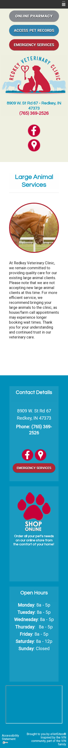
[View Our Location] (40, 455)
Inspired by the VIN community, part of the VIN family (48, 741)
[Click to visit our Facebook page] (34, 130)
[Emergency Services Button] (34, 44)
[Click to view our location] (34, 145)
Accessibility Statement (10, 737)
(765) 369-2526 (34, 113)
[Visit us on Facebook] (27, 455)
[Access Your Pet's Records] (34, 30)
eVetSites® (58, 734)
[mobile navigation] (62, 4)
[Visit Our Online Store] (34, 15)
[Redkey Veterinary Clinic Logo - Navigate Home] (34, 74)
